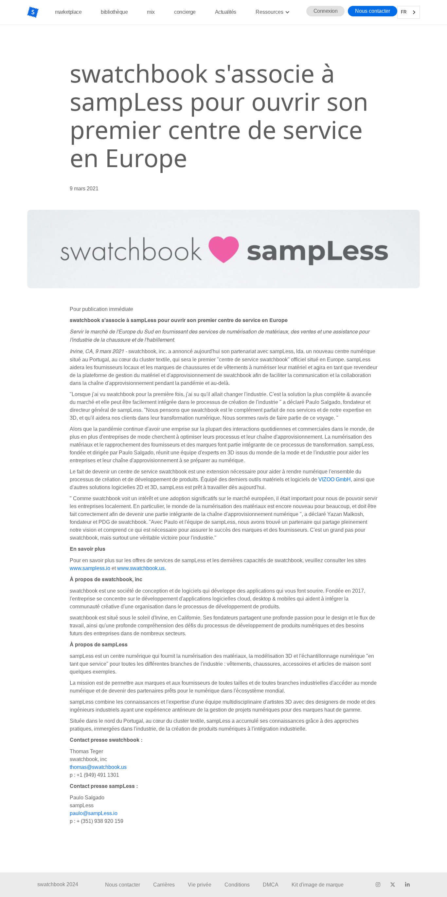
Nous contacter (372, 11)
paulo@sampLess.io (93, 813)
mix (151, 12)
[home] (33, 12)
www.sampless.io (90, 568)
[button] (272, 12)
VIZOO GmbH (334, 479)
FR (403, 12)
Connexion (325, 11)
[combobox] (408, 12)
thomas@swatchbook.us (98, 767)
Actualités (225, 12)
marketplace (68, 12)
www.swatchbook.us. (141, 568)
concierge (185, 12)
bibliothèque (114, 12)
